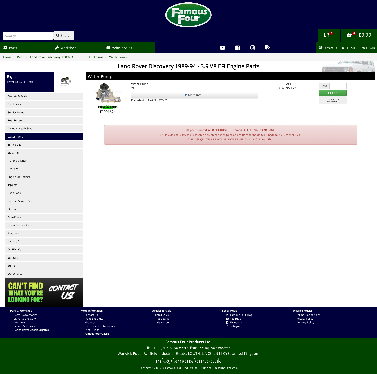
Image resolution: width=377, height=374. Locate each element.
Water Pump (15, 136)
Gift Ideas (19, 322)
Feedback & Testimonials (99, 326)
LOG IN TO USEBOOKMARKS (333, 100)
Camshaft (13, 241)
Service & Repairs (24, 326)
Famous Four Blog (240, 315)
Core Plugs (14, 217)
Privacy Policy (304, 318)
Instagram (235, 326)
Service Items (16, 112)
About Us (90, 322)
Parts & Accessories (25, 315)
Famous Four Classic (96, 333)
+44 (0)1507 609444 (170, 347)
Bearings (13, 168)
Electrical (13, 152)
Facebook (235, 322)
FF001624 (108, 111)
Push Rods (14, 193)
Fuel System (15, 120)
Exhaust (13, 257)
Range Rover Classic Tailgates (31, 330)
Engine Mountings (19, 177)
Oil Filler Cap (15, 249)
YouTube (235, 318)
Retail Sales (162, 315)
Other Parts (15, 273)
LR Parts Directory (25, 318)
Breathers (14, 233)
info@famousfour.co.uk (188, 361)
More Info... (195, 95)
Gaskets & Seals (17, 96)
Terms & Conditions (308, 315)
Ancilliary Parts (17, 104)
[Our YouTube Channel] (222, 47)
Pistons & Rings (17, 160)
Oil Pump (13, 209)
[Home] (188, 14)
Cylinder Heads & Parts (22, 128)
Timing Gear (15, 144)
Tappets (12, 185)
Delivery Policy (305, 322)
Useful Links (91, 330)
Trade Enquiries (93, 318)
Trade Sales (162, 318)
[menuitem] (237, 47)
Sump (11, 265)
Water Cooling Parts (20, 225)
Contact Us (91, 315)
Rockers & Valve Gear (21, 201)
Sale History (162, 322)
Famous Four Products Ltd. (188, 341)
